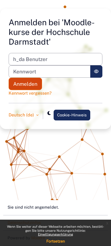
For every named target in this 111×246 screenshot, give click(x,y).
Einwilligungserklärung (55, 234)
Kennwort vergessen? (30, 93)
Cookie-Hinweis (72, 115)
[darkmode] (49, 113)
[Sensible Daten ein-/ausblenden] (96, 71)
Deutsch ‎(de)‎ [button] (22, 114)
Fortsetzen (55, 241)
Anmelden (25, 84)
